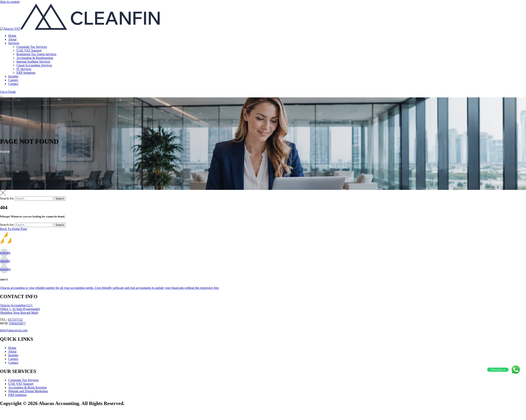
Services (13, 43)
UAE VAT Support (29, 50)
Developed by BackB (22, 413)
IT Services (23, 69)
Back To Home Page (13, 229)
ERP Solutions (25, 72)
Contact (13, 83)
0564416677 (17, 323)
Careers (13, 80)
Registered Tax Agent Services (36, 54)
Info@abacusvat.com (14, 330)
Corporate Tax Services (31, 46)
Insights (13, 76)
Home (12, 35)
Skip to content (10, 1)
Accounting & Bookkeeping (34, 58)
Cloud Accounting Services (34, 65)
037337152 (15, 319)
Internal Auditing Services (33, 61)
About (12, 39)
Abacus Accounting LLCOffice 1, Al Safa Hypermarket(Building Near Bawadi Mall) (20, 308)
